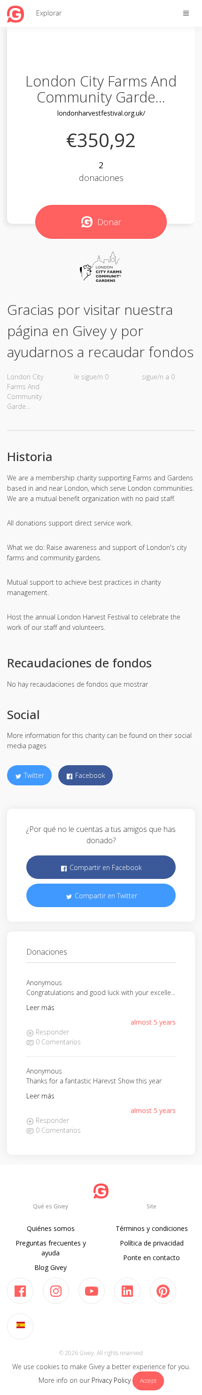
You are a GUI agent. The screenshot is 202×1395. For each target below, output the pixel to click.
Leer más (40, 1007)
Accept (148, 1381)
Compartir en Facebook (105, 867)
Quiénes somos (51, 1228)
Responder (51, 1031)
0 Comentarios (57, 1041)
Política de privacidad (152, 1242)
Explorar (49, 12)
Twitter (33, 775)
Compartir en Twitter (105, 895)
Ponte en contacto (151, 1257)
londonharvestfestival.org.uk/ (101, 113)
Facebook (89, 775)
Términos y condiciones (152, 1228)
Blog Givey (50, 1267)
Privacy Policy (111, 1380)
